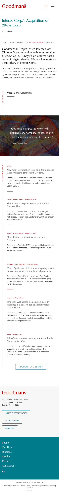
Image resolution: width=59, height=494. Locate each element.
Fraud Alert (29, 488)
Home (4, 42)
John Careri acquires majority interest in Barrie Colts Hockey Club (30, 340)
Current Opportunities (16, 413)
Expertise (11, 42)
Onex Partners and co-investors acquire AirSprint (26, 238)
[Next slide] (5, 136)
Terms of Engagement (48, 485)
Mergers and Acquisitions (19, 92)
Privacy (22, 485)
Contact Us (8, 465)
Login (28, 485)
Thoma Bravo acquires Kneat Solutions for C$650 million (28, 205)
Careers (6, 461)
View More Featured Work (31, 367)
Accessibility (36, 485)
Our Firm (7, 447)
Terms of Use (15, 485)
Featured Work (20, 42)
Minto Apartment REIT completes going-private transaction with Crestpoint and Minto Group (30, 269)
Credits (29, 491)
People (5, 442)
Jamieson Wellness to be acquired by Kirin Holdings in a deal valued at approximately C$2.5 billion (28, 304)
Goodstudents (12, 421)
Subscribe (10, 428)
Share (9, 31)
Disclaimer (6, 485)
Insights (6, 456)
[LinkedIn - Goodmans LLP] (3, 471)
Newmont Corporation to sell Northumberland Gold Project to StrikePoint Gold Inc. (30, 171)
